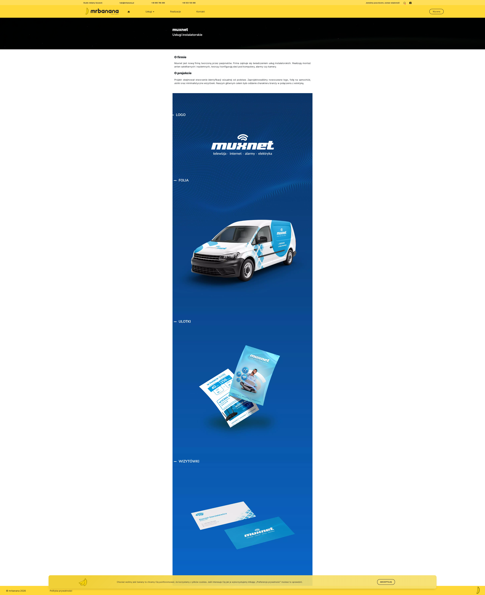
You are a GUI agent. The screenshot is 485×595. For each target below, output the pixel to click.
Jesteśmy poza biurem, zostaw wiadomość (383, 3)
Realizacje (175, 11)
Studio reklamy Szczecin (92, 3)
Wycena (436, 11)
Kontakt (200, 11)
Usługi (149, 11)
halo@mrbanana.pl (127, 3)
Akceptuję (386, 582)
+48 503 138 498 (189, 3)
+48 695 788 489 (158, 3)
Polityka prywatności (61, 590)
